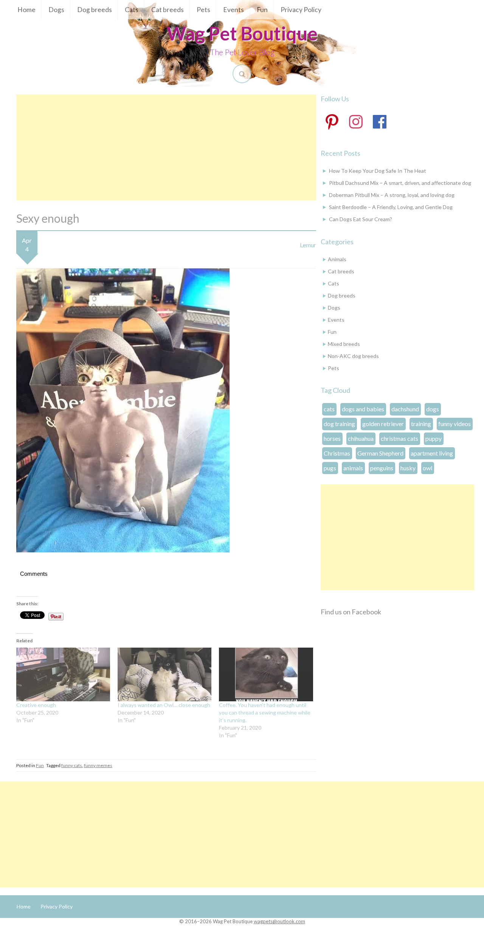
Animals (337, 259)
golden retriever (383, 423)
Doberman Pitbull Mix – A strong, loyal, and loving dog (392, 195)
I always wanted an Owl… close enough (164, 705)
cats (329, 408)
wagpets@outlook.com (279, 921)
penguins (381, 467)
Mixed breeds (344, 344)
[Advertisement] (166, 147)
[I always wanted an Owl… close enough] (164, 674)
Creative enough (36, 705)
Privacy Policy (301, 10)
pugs (330, 467)
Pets (203, 10)
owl (427, 467)
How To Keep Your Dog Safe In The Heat (377, 170)
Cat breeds (167, 10)
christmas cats (399, 438)
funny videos (454, 423)
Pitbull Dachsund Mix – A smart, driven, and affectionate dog (400, 183)
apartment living (432, 453)
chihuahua (361, 438)
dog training (339, 423)
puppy (433, 438)
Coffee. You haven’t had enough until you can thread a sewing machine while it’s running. (264, 712)
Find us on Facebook (351, 612)
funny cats (71, 765)
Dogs (56, 10)
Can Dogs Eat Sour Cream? (360, 219)
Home (26, 10)
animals (353, 467)
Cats (131, 10)
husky (408, 467)
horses (332, 438)
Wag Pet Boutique (242, 33)
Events (233, 10)
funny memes (98, 765)
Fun (262, 10)
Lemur (308, 244)
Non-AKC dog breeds (353, 356)
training (421, 423)
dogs (432, 408)
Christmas (337, 453)
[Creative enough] (63, 674)
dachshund (405, 408)
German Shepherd (380, 453)
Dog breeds (94, 10)
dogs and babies (363, 408)
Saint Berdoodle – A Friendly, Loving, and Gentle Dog (391, 207)
